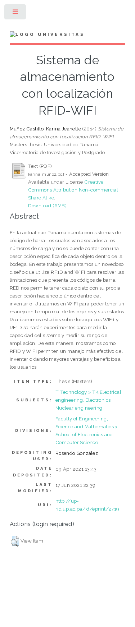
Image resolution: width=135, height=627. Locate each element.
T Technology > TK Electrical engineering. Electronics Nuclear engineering (88, 400)
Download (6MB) (47, 205)
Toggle (15, 13)
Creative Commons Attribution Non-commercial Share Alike (73, 189)
